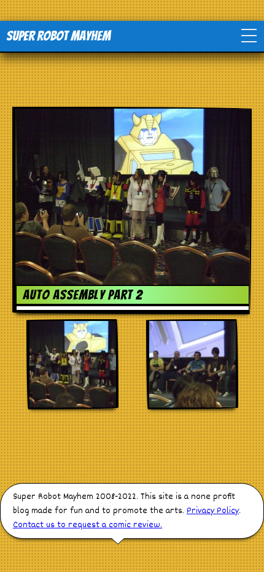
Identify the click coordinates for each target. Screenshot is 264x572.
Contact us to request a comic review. (87, 525)
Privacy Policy (213, 511)
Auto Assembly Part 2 (83, 295)
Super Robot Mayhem (58, 36)
